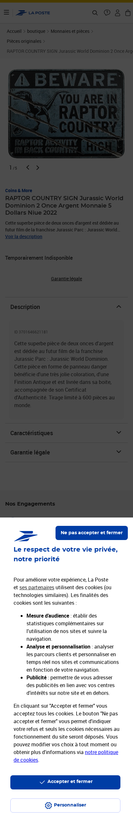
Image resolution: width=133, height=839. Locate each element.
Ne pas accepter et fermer (92, 533)
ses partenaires (36, 587)
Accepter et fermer (70, 781)
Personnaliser (70, 805)
